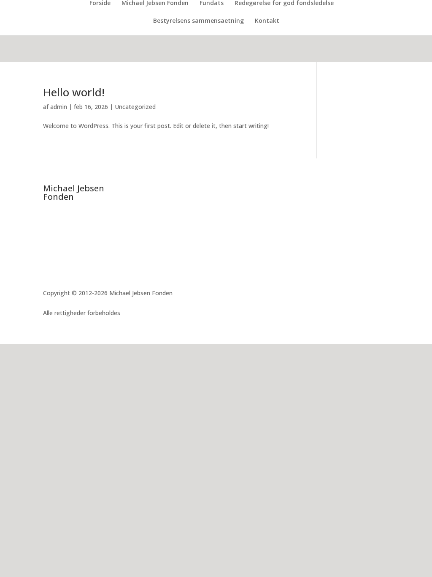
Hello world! (74, 92)
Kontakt (267, 21)
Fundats (212, 3)
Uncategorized (135, 107)
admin (58, 107)
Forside (100, 3)
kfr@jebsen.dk (76, 266)
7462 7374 (67, 256)
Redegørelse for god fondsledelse (284, 3)
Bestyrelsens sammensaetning (198, 21)
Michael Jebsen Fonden (155, 3)
